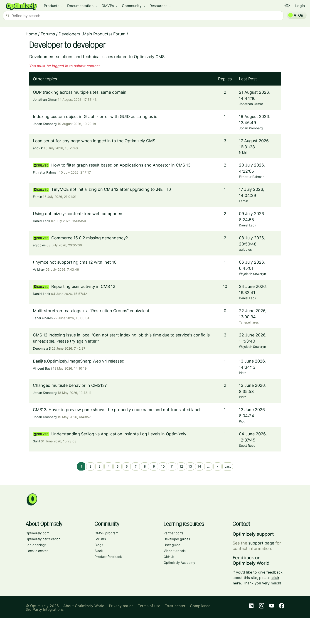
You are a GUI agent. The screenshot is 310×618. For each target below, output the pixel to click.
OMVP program (106, 533)
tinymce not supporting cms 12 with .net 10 (74, 262)
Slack (99, 551)
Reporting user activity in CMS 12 (83, 286)
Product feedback (108, 557)
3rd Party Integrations (45, 609)
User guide (172, 545)
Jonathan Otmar (45, 99)
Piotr (242, 373)
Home (31, 34)
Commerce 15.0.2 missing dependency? (89, 237)
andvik (38, 148)
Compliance (200, 605)
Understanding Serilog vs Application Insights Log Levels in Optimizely (118, 434)
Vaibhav (39, 269)
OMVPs (109, 5)
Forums (48, 34)
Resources (161, 5)
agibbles (39, 245)
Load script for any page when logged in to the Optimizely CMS (94, 140)
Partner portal (174, 533)
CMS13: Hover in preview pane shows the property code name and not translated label (116, 409)
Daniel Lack (41, 221)
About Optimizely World (83, 605)
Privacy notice (121, 605)
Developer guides (177, 539)
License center (37, 551)
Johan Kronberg (45, 124)
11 (172, 466)
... (208, 466)
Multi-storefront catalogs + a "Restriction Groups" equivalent (91, 310)
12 (181, 466)
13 (190, 466)
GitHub (169, 557)
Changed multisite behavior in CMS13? (70, 385)
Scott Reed (247, 445)
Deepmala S (42, 348)
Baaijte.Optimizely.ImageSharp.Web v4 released (78, 361)
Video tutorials (175, 551)
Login (300, 5)
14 (199, 466)
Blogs (99, 545)
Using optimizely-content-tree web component (78, 213)
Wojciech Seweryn (252, 274)
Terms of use (149, 605)
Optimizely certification (43, 539)
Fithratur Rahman (45, 172)
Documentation (82, 5)
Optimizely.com (37, 533)
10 (163, 466)
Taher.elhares (43, 318)
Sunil (36, 441)
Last (227, 466)
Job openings (36, 545)
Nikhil (243, 152)
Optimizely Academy (179, 562)
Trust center (175, 605)
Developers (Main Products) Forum (92, 34)
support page (261, 543)
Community (134, 5)
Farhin (37, 197)
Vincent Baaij (42, 368)
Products (54, 5)
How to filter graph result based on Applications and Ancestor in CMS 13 (120, 165)
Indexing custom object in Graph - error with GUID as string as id (95, 116)
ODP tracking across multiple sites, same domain (79, 92)
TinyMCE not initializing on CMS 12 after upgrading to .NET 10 (111, 189)
